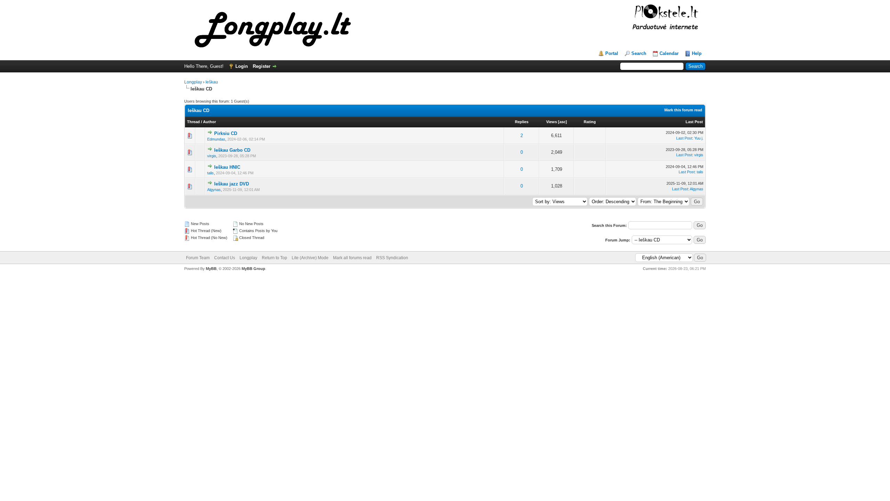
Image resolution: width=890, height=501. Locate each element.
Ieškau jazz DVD (231, 183)
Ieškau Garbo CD (232, 150)
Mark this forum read (683, 110)
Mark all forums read (352, 257)
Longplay (193, 82)
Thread (193, 122)
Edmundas (216, 139)
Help (697, 53)
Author (209, 122)
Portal (611, 53)
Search (638, 53)
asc (562, 122)
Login (241, 66)
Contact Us (224, 257)
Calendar (669, 53)
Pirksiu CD (225, 133)
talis (210, 173)
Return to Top (274, 257)
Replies (521, 122)
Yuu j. (698, 138)
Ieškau (211, 82)
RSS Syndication (392, 257)
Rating (590, 122)
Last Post (694, 122)
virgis (211, 156)
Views (551, 122)
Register (261, 66)
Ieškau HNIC (227, 167)
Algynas (214, 190)
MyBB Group (253, 269)
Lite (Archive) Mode (310, 257)
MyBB (211, 269)
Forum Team (198, 257)
